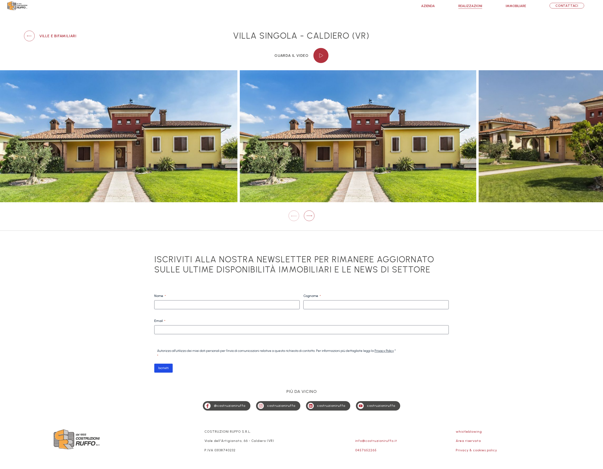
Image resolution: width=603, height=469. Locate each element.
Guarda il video (291, 55)
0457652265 (366, 450)
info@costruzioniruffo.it (376, 441)
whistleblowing (469, 432)
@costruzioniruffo (229, 406)
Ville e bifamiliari (58, 36)
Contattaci (566, 6)
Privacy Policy (384, 351)
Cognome (312, 296)
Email (159, 321)
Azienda (428, 6)
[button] (309, 215)
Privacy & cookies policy (476, 450)
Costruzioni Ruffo (17, 5)
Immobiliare (516, 6)
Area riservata (468, 441)
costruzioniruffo (281, 406)
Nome (160, 296)
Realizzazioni (470, 6)
